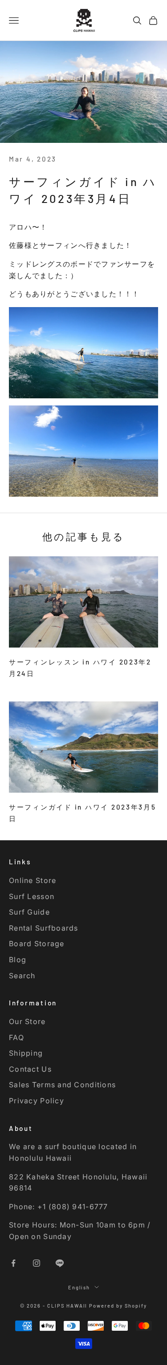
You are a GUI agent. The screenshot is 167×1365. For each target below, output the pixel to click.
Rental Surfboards (43, 928)
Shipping (26, 1053)
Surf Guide (29, 911)
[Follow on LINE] (59, 1263)
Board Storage (37, 943)
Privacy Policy (36, 1100)
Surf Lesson (31, 896)
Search (22, 975)
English (79, 1287)
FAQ (16, 1037)
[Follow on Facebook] (13, 1263)
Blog (17, 959)
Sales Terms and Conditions (62, 1084)
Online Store (32, 880)
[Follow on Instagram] (36, 1263)
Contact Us (30, 1069)
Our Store (27, 1021)
